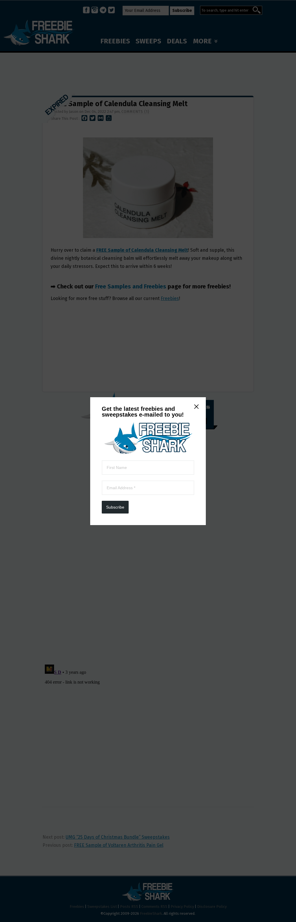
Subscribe (115, 507)
